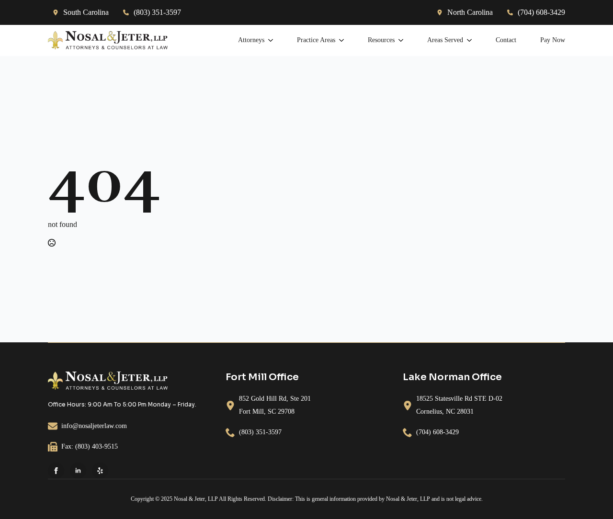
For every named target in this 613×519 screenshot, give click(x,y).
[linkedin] (78, 471)
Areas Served (445, 40)
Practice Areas (316, 40)
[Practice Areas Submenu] (339, 40)
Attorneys (251, 40)
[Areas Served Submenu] (467, 40)
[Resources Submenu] (399, 40)
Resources (381, 40)
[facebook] (56, 471)
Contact (506, 40)
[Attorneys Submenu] (268, 40)
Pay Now (552, 40)
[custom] (100, 471)
